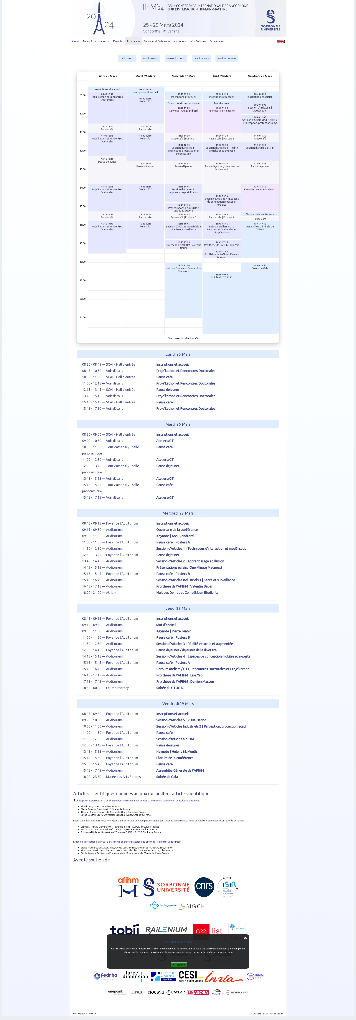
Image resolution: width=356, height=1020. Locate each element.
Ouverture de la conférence (184, 103)
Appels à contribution (94, 41)
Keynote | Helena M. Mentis (260, 188)
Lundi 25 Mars (127, 58)
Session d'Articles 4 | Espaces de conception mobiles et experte (222, 200)
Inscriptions (180, 41)
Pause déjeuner (107, 160)
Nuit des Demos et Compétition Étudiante (184, 268)
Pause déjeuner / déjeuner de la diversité (222, 166)
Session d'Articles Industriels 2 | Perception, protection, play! (260, 120)
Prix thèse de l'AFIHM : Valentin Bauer (183, 245)
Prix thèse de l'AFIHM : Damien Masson (222, 254)
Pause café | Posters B (222, 137)
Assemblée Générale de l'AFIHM (260, 226)
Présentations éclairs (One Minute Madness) (183, 208)
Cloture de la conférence (260, 214)
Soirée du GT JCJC (222, 276)
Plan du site (275, 1014)
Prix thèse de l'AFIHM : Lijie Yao (221, 244)
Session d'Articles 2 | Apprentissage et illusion (183, 189)
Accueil (75, 41)
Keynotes (118, 41)
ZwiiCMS (257, 1014)
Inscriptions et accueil (107, 89)
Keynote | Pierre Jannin (222, 109)
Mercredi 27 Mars (176, 58)
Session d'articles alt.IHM (260, 146)
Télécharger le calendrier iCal (183, 338)
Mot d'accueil (222, 103)
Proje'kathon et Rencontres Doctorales (107, 97)
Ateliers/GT (145, 100)
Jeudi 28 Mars (201, 58)
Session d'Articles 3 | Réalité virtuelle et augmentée (222, 148)
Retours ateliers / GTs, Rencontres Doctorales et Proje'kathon (222, 228)
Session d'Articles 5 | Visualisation (260, 108)
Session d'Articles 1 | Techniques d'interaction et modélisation (183, 149)
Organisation (217, 41)
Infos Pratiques (198, 41)
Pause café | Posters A (183, 137)
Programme (133, 41)
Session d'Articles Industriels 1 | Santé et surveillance (183, 226)
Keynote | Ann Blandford (183, 109)
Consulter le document (188, 800)
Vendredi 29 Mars (226, 58)
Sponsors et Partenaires (157, 41)
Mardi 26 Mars (151, 58)
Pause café (107, 128)
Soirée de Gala (260, 267)
